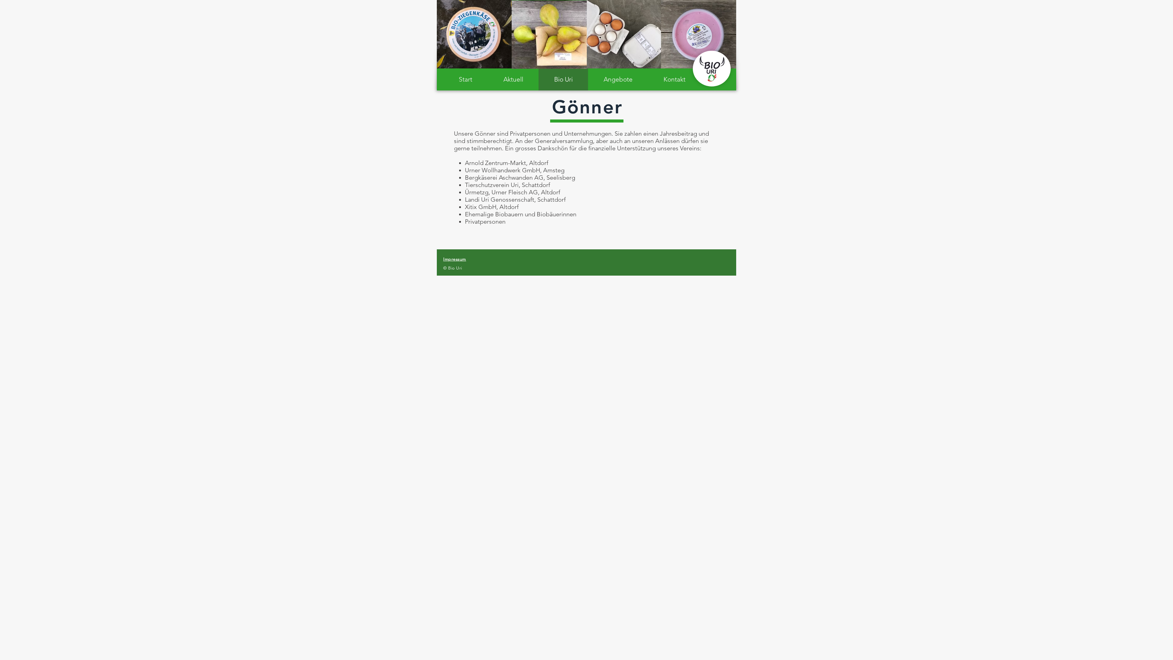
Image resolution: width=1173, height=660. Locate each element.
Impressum (454, 259)
